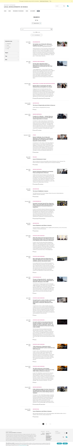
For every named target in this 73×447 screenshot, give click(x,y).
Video (8, 48)
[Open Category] (66, 433)
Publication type (8, 41)
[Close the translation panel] (72, 1)
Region (6, 52)
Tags (6, 56)
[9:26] (62, 63)
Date (6, 59)
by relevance (36, 35)
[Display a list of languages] (50, 1)
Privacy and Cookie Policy (23, 445)
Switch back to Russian (44, 1)
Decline (65, 443)
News (8, 45)
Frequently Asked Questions (48, 433)
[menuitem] (5, 11)
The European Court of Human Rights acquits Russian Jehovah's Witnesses (49, 437)
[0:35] (62, 85)
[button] (50, 424)
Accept (59, 443)
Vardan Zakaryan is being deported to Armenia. (41, 107)
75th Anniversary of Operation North (48, 439)
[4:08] (62, 203)
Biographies (9, 43)
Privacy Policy (43, 434)
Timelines (28, 104)
